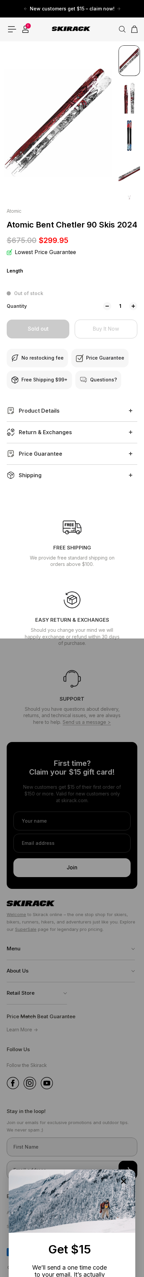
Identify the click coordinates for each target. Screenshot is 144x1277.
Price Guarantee (40, 453)
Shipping (30, 475)
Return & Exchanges (45, 432)
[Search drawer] (119, 29)
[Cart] (132, 29)
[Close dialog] (124, 1181)
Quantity (17, 306)
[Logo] (72, 29)
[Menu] (12, 29)
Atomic (14, 211)
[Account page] (25, 29)
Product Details (39, 410)
